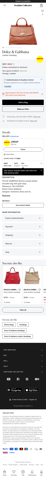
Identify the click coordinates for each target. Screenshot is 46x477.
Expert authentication (14, 218)
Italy (42, 465)
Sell (6, 361)
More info (23, 71)
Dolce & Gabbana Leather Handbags (17, 336)
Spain (37, 465)
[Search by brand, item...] (4, 5)
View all (23, 310)
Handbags (23, 325)
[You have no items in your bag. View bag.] (41, 5)
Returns (8, 243)
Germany (31, 465)
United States (23, 465)
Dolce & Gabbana (15, 52)
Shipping (9, 235)
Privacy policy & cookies (22, 406)
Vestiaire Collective (13, 372)
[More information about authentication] (41, 79)
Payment (9, 226)
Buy (5, 355)
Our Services (10, 350)
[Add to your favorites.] (19, 290)
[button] (41, 5)
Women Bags (9, 325)
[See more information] (42, 94)
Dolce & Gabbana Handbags (14, 330)
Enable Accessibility (23, 1)
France (5, 465)
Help (7, 252)
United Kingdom (13, 465)
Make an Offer (23, 109)
